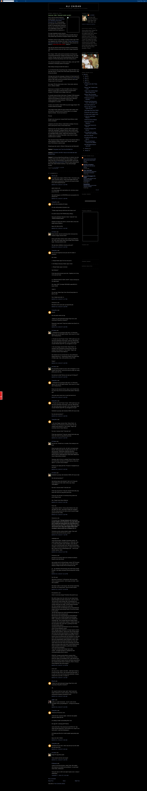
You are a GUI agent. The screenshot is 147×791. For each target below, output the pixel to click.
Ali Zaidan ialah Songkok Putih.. (91, 114)
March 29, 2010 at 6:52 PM (59, 502)
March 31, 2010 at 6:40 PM (59, 759)
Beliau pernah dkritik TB (60, 162)
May (86, 78)
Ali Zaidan (73, 6)
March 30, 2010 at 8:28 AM (59, 696)
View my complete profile (88, 24)
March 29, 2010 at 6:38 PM (59, 363)
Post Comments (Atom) (59, 783)
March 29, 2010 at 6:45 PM (59, 397)
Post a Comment (52, 778)
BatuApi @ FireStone (88, 164)
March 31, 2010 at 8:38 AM (59, 740)
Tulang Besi (54, 202)
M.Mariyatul (54, 763)
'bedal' (74, 77)
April (86, 80)
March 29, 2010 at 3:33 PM (59, 184)
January (87, 150)
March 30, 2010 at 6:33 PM (59, 707)
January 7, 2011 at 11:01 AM (60, 775)
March (86, 82)
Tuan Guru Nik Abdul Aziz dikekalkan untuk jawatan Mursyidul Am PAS (56, 20)
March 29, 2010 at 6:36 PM (59, 327)
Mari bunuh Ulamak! (88, 135)
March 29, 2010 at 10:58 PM (60, 589)
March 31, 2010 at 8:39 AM (59, 749)
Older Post (77, 780)
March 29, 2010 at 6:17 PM (59, 299)
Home (64, 780)
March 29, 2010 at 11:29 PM (60, 665)
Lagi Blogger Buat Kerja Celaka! (91, 110)
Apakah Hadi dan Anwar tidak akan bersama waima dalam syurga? (90, 160)
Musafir (53, 175)
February (87, 148)
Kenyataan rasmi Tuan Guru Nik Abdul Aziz (63, 149)
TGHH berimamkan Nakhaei (90, 119)
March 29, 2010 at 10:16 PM (60, 573)
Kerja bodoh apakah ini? (89, 104)
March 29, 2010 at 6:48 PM (59, 416)
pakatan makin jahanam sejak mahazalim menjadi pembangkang (90, 180)
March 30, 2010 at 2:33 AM (59, 677)
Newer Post (50, 780)
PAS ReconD (55, 168)
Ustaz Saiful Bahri (88, 170)
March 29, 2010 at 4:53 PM (59, 228)
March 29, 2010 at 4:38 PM (59, 198)
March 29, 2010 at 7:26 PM (59, 534)
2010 (85, 74)
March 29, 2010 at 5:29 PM (59, 247)
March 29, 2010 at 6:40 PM (59, 377)
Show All (97, 189)
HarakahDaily (87, 184)
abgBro (53, 699)
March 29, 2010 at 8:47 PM (59, 552)
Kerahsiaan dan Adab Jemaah (91, 112)
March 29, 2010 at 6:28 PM (59, 306)
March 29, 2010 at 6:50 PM (59, 438)
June (86, 76)
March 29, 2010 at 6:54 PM (59, 514)
